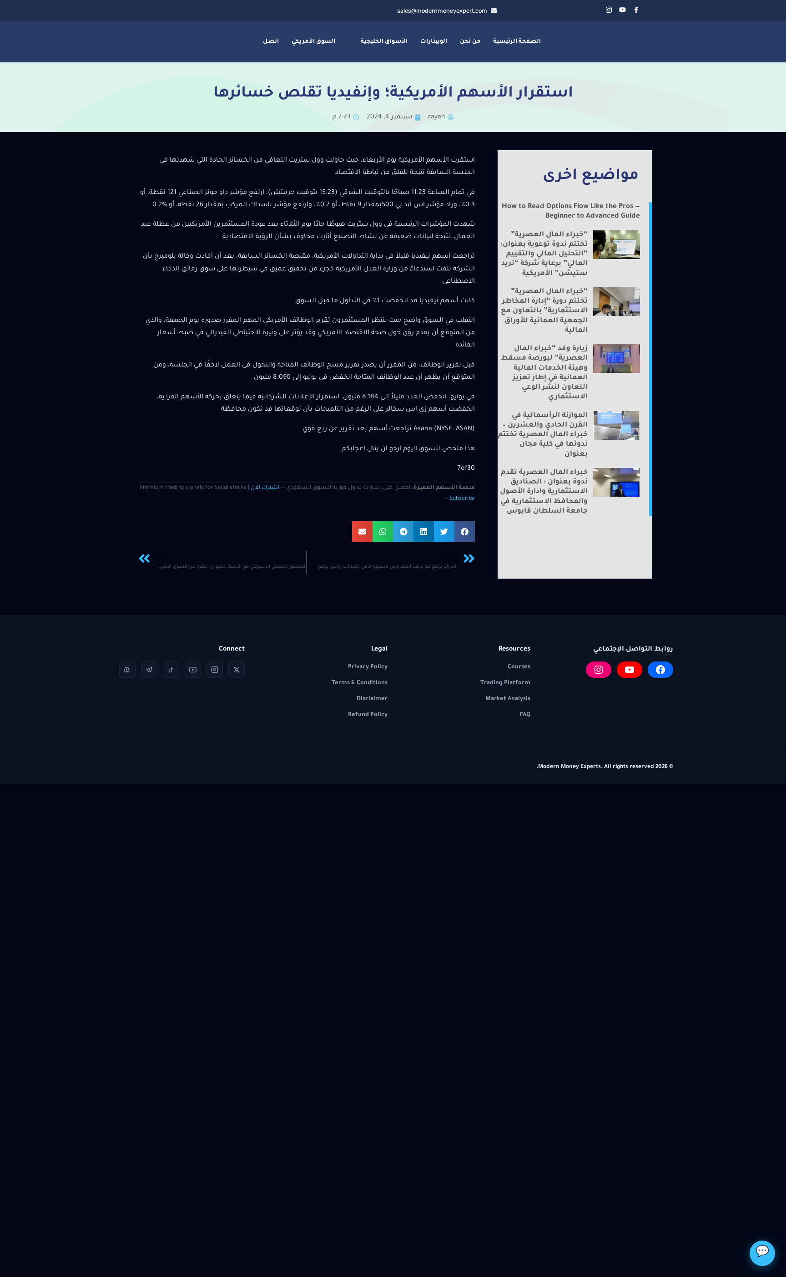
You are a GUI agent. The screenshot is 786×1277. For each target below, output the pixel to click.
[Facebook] (636, 11)
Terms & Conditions (360, 683)
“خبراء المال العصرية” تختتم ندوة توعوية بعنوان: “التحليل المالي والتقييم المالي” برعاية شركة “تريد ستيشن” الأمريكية (544, 254)
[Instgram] (608, 11)
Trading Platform (505, 683)
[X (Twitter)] (236, 669)
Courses (519, 667)
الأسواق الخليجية (384, 42)
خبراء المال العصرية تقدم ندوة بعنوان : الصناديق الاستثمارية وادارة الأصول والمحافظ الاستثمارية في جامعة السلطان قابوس (544, 492)
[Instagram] (598, 669)
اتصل (271, 42)
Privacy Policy (368, 667)
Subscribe (462, 499)
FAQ (525, 715)
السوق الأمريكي (313, 42)
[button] (464, 531)
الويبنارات (433, 42)
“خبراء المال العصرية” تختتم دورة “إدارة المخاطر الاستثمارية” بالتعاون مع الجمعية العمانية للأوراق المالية (544, 311)
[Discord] (127, 669)
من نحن (470, 42)
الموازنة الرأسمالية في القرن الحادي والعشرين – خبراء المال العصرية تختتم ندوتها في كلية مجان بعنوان (543, 435)
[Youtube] (622, 11)
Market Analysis (507, 699)
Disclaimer (372, 699)
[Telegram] (149, 669)
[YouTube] (629, 669)
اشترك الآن (265, 488)
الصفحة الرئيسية (517, 42)
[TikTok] (171, 669)
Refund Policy (368, 715)
